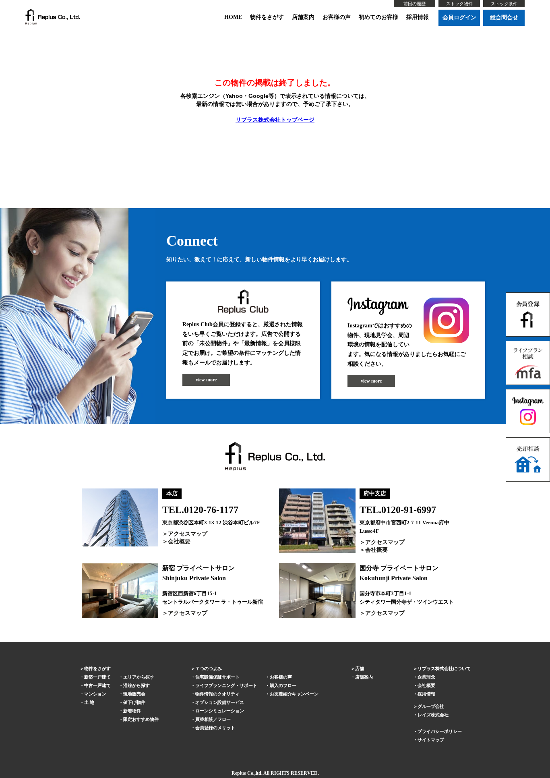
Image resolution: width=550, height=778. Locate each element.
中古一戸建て (97, 685)
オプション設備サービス (219, 702)
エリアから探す (138, 677)
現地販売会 (134, 693)
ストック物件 (459, 3)
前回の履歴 (414, 3)
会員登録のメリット (215, 727)
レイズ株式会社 (433, 714)
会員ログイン (459, 17)
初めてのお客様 (378, 17)
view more (206, 380)
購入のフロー (283, 685)
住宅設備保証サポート (217, 677)
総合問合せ (504, 17)
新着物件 (132, 710)
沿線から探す (136, 685)
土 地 (89, 702)
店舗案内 (303, 17)
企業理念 (426, 677)
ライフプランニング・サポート (226, 685)
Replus (239, 773)
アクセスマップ (187, 534)
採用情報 (417, 17)
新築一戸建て (97, 677)
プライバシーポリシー (440, 731)
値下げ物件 (134, 702)
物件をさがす (267, 17)
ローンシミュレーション (219, 710)
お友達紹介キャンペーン (294, 693)
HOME (233, 17)
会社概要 (179, 541)
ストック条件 (504, 3)
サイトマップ (431, 739)
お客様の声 (337, 17)
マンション (95, 693)
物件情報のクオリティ (217, 693)
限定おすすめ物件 (141, 719)
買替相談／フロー (213, 719)
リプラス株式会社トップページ (275, 119)
